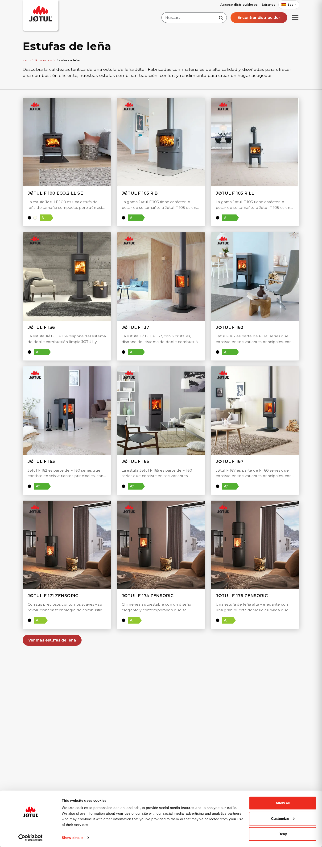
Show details (72, 838)
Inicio (27, 60)
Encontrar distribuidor (259, 17)
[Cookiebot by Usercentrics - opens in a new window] (30, 837)
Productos (43, 60)
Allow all (283, 803)
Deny (282, 834)
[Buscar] (221, 18)
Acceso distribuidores (239, 4)
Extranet (268, 4)
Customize (280, 818)
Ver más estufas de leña (52, 640)
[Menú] (295, 17)
